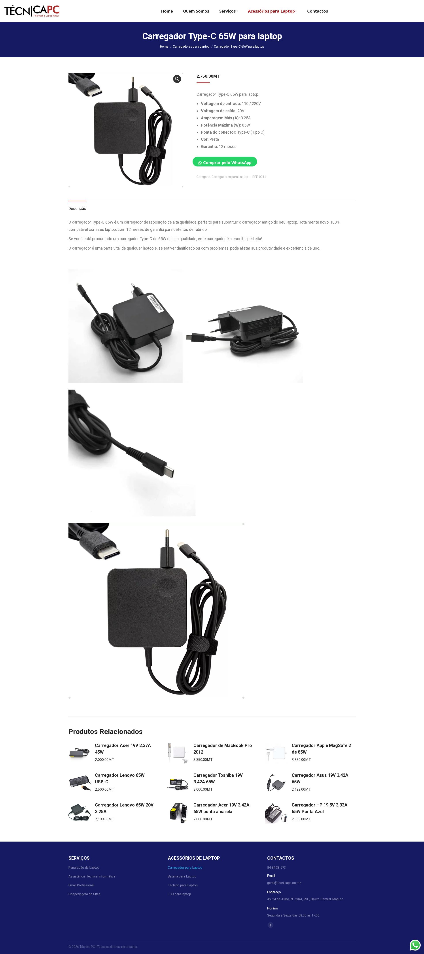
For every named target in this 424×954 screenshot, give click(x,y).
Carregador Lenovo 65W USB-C (120, 778)
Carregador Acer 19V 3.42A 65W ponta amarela (221, 808)
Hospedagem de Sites (84, 894)
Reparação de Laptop (84, 868)
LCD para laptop (179, 894)
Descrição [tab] (77, 208)
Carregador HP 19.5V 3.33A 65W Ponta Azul (319, 808)
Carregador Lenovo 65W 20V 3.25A (124, 808)
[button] (177, 79)
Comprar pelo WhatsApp (227, 162)
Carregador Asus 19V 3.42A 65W (320, 778)
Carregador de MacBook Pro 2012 (222, 749)
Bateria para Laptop (182, 876)
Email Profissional (81, 885)
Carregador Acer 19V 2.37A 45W (123, 749)
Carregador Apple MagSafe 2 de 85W (321, 749)
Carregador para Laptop (185, 868)
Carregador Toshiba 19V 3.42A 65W (218, 778)
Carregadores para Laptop (230, 177)
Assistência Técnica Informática (91, 876)
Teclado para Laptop (183, 885)
